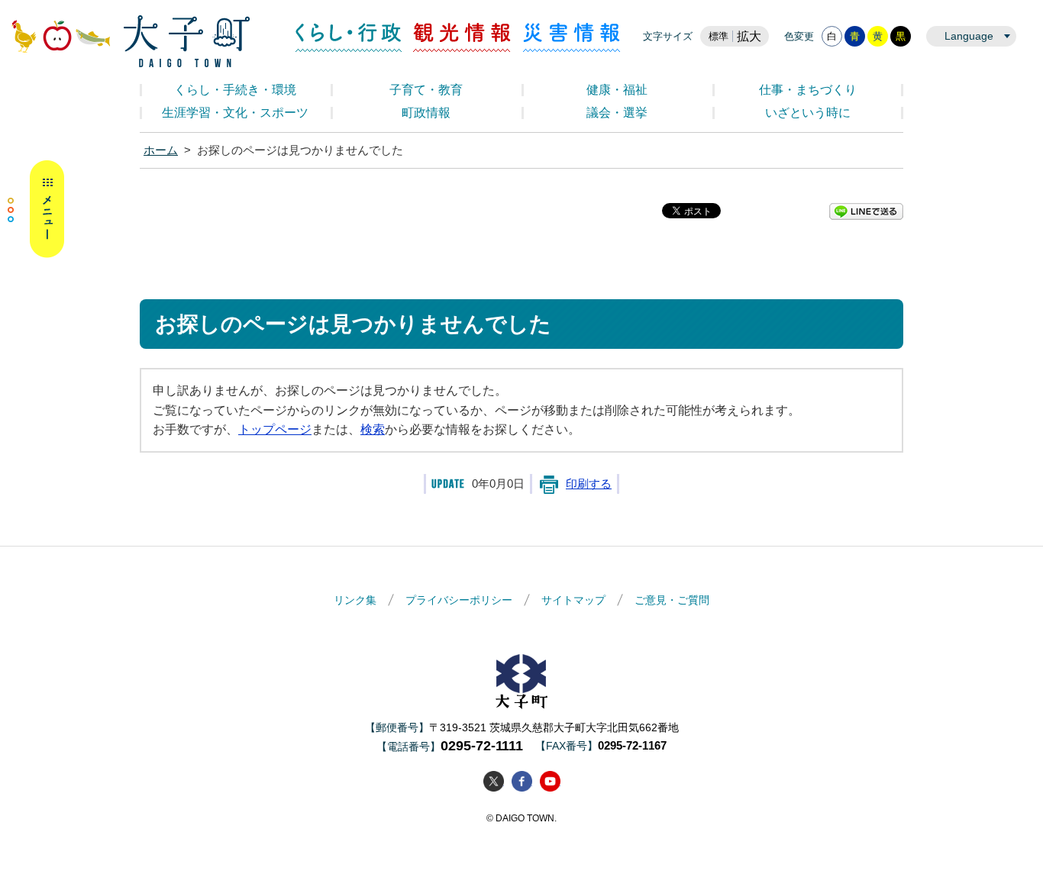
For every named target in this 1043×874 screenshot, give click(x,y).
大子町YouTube (550, 781)
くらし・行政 (348, 37)
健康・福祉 (616, 89)
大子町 (521, 681)
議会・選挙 (616, 112)
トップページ (275, 429)
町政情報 (426, 112)
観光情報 (462, 37)
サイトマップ (573, 600)
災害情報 (571, 37)
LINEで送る (866, 211)
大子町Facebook (522, 781)
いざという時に (808, 112)
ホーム (161, 150)
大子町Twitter (493, 781)
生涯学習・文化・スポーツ (235, 112)
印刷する (589, 484)
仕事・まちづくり (808, 89)
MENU (36, 209)
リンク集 (355, 600)
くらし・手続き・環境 (235, 89)
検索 (372, 429)
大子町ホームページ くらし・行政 (130, 41)
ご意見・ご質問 (672, 600)
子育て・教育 (426, 89)
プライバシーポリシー (458, 600)
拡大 (749, 36)
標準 (718, 36)
